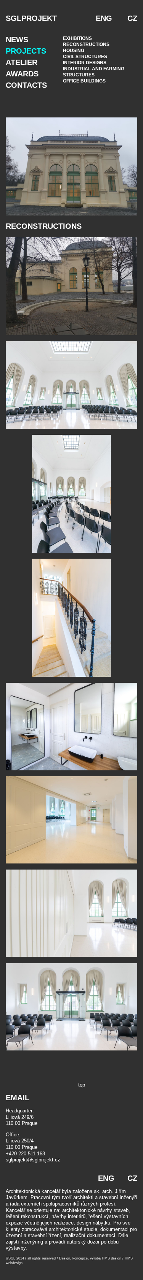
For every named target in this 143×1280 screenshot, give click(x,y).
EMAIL (17, 1097)
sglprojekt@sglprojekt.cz (33, 1160)
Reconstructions (86, 44)
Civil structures (85, 56)
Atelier (21, 62)
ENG (104, 18)
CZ (132, 18)
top (81, 1085)
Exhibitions (77, 38)
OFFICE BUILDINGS (84, 81)
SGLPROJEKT (31, 18)
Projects (26, 51)
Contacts (26, 85)
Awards (22, 74)
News (17, 39)
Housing (73, 50)
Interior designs (84, 62)
